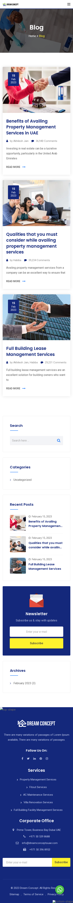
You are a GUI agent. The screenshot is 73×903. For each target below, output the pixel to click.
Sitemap (14, 894)
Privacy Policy (56, 894)
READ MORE (13, 167)
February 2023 (22, 683)
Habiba (17, 260)
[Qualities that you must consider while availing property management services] (18, 544)
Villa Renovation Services (38, 802)
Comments (46, 141)
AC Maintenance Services (38, 794)
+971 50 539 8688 (39, 836)
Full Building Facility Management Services (38, 810)
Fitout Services (38, 787)
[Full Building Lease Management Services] (18, 566)
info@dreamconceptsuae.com (40, 843)
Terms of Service (33, 894)
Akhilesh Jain (21, 141)
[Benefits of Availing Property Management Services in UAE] (18, 523)
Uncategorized (22, 479)
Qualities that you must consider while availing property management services (31, 243)
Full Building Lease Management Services (30, 351)
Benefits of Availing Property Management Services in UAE (31, 127)
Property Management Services (38, 779)
